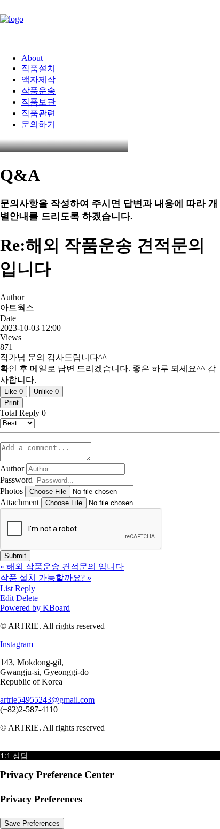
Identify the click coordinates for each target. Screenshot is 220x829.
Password (16, 479)
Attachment (19, 502)
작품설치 (38, 68)
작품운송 (38, 90)
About (32, 58)
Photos (11, 491)
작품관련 (38, 113)
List (6, 588)
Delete (27, 598)
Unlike (46, 391)
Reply (25, 588)
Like (13, 391)
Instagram (16, 644)
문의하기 (38, 124)
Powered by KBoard (35, 607)
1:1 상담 (14, 755)
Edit (7, 598)
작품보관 (38, 102)
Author (12, 468)
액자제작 (38, 79)
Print (11, 403)
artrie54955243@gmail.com (47, 699)
